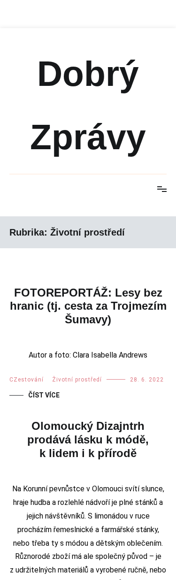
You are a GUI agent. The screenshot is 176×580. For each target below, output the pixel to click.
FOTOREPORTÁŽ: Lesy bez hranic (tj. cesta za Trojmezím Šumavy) (88, 306)
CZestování (26, 463)
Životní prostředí (77, 463)
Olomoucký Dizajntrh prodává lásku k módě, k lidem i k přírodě (88, 523)
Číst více (44, 479)
